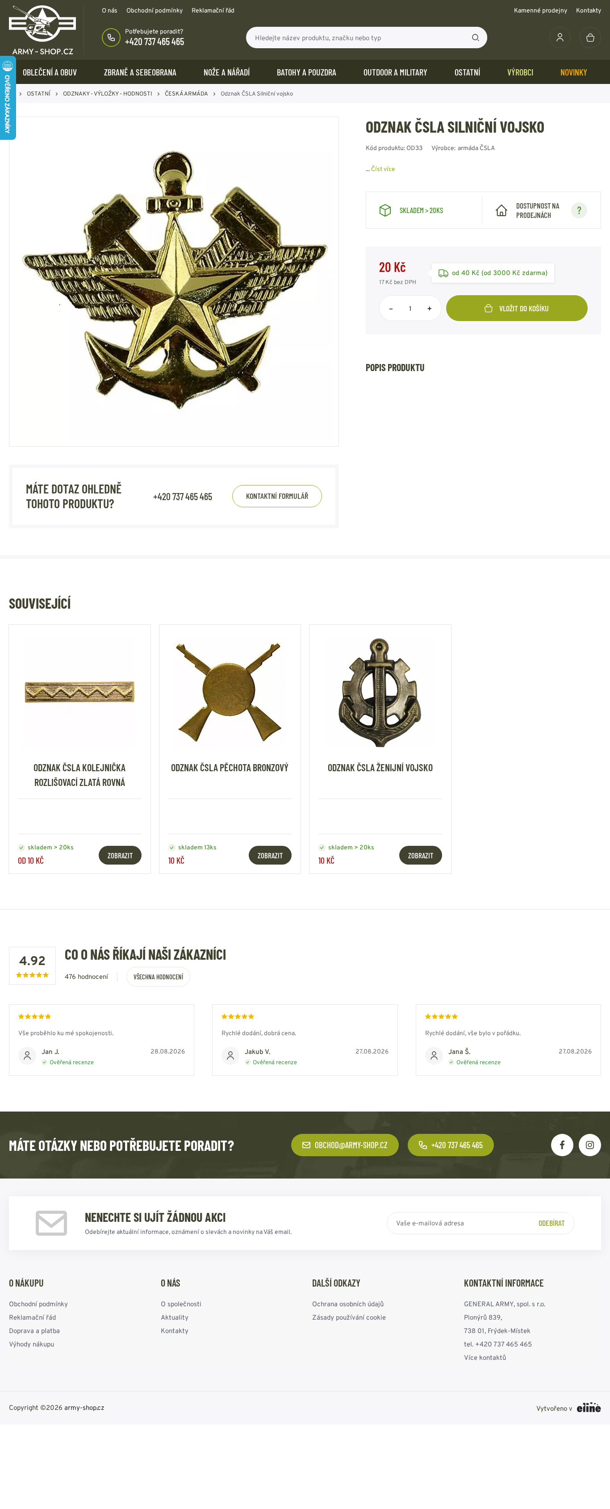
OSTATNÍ (467, 72)
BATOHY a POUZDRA (306, 72)
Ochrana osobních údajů (348, 1304)
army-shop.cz (84, 1407)
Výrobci (520, 72)
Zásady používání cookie (349, 1317)
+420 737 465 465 (154, 41)
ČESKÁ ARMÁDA (186, 93)
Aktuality (174, 1317)
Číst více (383, 168)
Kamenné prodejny (540, 10)
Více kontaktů (485, 1357)
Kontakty (588, 10)
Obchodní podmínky (154, 10)
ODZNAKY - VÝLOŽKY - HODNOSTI (107, 93)
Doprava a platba (34, 1330)
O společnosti (181, 1304)
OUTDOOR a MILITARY (395, 72)
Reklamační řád (213, 10)
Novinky (573, 72)
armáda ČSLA (476, 148)
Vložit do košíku (524, 308)
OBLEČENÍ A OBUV (50, 72)
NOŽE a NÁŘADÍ (227, 72)
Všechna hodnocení (158, 977)
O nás (109, 10)
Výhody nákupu (31, 1344)
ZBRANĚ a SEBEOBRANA (140, 72)
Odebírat (552, 1223)
